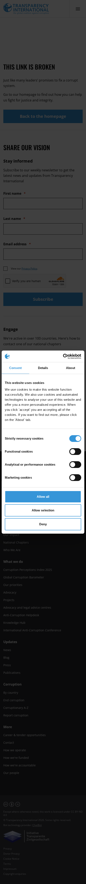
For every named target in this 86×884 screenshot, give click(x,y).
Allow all (43, 496)
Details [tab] (43, 368)
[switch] (75, 451)
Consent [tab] (15, 368)
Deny (43, 524)
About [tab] (70, 368)
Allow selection (43, 510)
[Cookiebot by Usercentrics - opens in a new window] (63, 356)
